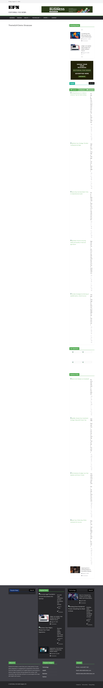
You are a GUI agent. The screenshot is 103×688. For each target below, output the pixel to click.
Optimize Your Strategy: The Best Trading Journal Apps (91, 157)
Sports (46, 17)
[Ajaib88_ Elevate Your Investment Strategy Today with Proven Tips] (79, 444)
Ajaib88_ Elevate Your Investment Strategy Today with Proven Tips (91, 435)
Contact (54, 17)
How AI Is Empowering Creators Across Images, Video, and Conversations (85, 596)
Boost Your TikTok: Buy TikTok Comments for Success (91, 533)
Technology (36, 17)
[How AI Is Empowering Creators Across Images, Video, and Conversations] (73, 599)
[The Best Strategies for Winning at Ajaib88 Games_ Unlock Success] (79, 299)
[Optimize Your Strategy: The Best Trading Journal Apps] (79, 148)
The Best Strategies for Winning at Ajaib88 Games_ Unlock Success (91, 310)
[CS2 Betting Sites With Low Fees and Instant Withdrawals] (75, 35)
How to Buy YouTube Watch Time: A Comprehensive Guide (91, 206)
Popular (74, 90)
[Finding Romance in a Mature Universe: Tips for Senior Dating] (79, 98)
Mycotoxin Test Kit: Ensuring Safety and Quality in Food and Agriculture (91, 257)
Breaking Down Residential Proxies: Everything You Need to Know (89, 612)
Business (12, 17)
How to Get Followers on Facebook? (91, 387)
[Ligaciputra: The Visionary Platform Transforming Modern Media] (44, 652)
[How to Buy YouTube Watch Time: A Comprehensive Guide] (79, 197)
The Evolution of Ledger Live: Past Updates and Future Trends (91, 487)
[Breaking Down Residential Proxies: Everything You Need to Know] (76, 616)
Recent (83, 90)
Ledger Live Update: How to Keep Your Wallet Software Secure (86, 48)
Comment (91, 90)
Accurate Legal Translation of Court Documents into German (60, 599)
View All (92, 83)
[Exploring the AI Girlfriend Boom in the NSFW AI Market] (75, 571)
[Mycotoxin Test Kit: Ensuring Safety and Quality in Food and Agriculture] (79, 246)
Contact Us (78, 684)
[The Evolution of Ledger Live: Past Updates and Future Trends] (79, 495)
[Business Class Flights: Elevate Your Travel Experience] (47, 636)
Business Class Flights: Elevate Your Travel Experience (60, 632)
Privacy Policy (91, 684)
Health (26, 17)
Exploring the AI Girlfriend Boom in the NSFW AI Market (86, 569)
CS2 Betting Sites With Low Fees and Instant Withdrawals (86, 35)
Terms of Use (85, 684)
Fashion (19, 17)
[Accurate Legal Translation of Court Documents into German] (47, 603)
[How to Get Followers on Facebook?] (79, 397)
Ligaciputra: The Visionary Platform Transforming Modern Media (56, 650)
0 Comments (85, 40)
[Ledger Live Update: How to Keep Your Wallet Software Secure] (75, 47)
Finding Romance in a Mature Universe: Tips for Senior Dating (91, 108)
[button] (29, 18)
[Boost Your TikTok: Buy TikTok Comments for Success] (79, 542)
